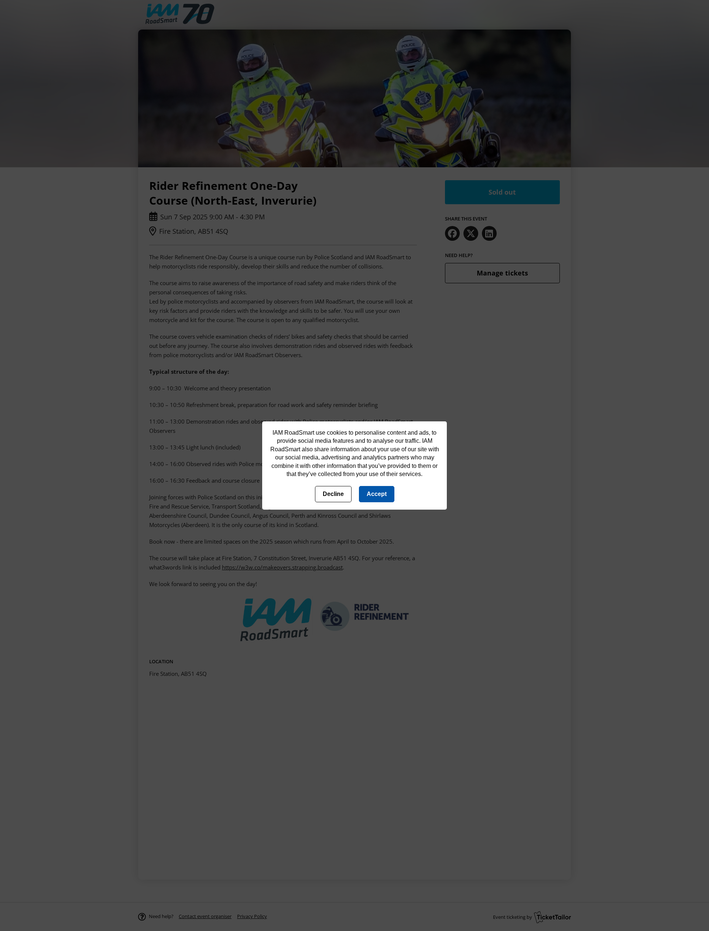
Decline (333, 494)
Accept (377, 494)
